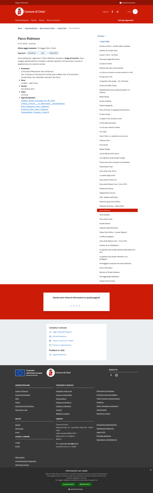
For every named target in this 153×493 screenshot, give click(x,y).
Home (20, 28)
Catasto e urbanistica (63, 406)
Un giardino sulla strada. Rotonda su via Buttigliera (114, 257)
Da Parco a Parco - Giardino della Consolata (115, 46)
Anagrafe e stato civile (64, 391)
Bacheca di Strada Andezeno (110, 272)
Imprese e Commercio (63, 402)
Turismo (59, 410)
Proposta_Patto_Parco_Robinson (34, 109)
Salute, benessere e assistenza (107, 406)
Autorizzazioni (102, 410)
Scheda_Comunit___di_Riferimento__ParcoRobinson (43, 103)
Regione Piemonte (21, 2)
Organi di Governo (21, 391)
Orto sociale (104, 145)
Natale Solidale (105, 149)
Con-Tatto (103, 131)
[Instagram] (117, 11)
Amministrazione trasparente (25, 461)
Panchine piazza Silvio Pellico (110, 201)
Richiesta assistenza (104, 436)
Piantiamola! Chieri (106, 166)
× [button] (150, 470)
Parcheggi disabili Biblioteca (109, 276)
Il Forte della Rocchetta (108, 123)
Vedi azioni (101, 36)
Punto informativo (106, 268)
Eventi (17, 446)
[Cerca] (135, 11)
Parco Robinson (105, 210)
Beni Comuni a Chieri (47, 28)
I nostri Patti (61, 28)
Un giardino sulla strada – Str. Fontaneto (114, 81)
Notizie (17, 425)
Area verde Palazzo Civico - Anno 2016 (113, 241)
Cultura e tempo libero (64, 395)
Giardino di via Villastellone (109, 245)
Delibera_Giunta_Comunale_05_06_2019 (38, 100)
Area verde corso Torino (108, 171)
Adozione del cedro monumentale (111, 68)
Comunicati (19, 428)
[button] (76, 489)
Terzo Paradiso (105, 214)
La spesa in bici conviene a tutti (111, 118)
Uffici (17, 398)
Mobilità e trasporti (63, 413)
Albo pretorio (19, 457)
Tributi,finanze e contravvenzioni (108, 398)
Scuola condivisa (105, 101)
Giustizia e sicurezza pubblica (107, 395)
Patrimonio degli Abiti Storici (110, 59)
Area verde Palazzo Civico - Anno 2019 (113, 184)
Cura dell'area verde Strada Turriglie (112, 158)
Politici (17, 402)
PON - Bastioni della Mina (109, 197)
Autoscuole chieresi (106, 188)
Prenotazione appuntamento (107, 424)
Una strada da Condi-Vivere (109, 153)
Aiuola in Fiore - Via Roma (109, 55)
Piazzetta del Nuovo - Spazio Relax (112, 206)
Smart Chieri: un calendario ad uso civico (114, 136)
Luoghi (17, 442)
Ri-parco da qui (105, 114)
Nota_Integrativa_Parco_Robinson (35, 106)
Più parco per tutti (106, 76)
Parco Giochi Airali (106, 219)
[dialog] (76, 480)
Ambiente (100, 402)
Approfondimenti (31, 28)
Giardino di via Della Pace (108, 50)
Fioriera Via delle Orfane (108, 85)
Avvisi (17, 432)
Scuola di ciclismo (106, 63)
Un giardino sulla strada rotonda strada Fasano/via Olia (117, 250)
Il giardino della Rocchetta (109, 228)
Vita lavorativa (61, 398)
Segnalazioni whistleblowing (107, 439)
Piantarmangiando (106, 105)
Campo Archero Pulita (107, 281)
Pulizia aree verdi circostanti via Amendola (115, 162)
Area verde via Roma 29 (108, 179)
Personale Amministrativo (24, 406)
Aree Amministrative (22, 395)
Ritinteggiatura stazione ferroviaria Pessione (115, 263)
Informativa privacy (22, 465)
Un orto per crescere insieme (110, 127)
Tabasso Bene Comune (107, 193)
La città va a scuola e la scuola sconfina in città (116, 72)
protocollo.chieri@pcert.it (69, 443)
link (96, 480)
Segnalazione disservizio (105, 428)
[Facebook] (111, 11)
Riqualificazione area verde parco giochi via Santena (115, 91)
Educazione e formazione (105, 391)
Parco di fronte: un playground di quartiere (114, 110)
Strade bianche (105, 223)
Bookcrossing (104, 96)
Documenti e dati (21, 410)
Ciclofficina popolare (107, 236)
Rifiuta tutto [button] (85, 484)
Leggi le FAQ (101, 432)
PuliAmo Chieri (105, 140)
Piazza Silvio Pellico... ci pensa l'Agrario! (113, 232)
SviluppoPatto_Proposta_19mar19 (35, 112)
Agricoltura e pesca (103, 413)
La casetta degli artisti (107, 175)
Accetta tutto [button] (68, 484)
